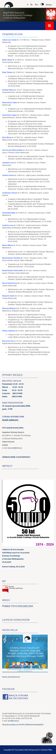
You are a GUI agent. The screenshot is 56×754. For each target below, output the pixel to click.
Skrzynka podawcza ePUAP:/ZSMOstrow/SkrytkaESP (23, 725)
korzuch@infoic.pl (15, 448)
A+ (31, 4)
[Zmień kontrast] (42, 4)
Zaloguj (49, 4)
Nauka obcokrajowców (11, 677)
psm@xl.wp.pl (13, 721)
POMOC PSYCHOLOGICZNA (17, 606)
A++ (37, 4)
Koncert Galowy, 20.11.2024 (13, 567)
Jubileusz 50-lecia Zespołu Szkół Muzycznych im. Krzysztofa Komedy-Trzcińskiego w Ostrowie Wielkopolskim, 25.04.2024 (15, 556)
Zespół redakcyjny (10, 420)
